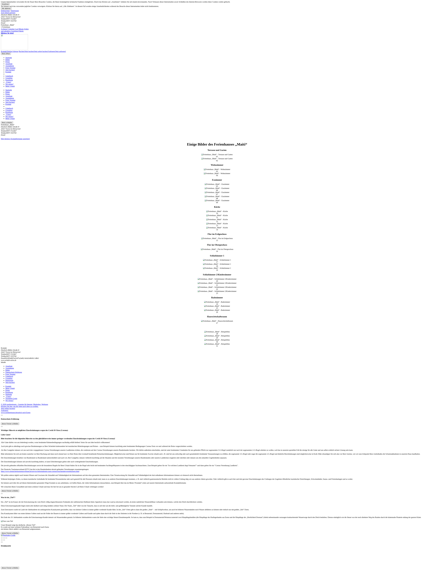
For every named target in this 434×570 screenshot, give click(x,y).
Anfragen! (4, 410)
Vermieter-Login (11, 398)
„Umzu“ (8, 82)
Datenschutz (5, 11)
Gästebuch (9, 76)
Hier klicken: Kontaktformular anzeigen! (15, 139)
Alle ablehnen (6, 8)
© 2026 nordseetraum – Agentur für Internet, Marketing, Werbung (24, 404)
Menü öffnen (6, 54)
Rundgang (9, 80)
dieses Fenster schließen (10, 424)
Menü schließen (7, 122)
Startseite (8, 58)
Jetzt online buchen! (8, 408)
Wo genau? (9, 84)
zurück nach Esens (23, 412)
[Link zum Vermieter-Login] (8, 535)
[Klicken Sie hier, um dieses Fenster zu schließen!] (2, 415)
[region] (217, 13)
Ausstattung (9, 66)
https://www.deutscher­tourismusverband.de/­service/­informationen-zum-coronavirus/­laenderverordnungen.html (40, 471)
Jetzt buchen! (10, 70)
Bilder (7, 60)
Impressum (15, 11)
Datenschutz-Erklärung (13, 372)
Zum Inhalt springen (8, 13)
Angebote (8, 64)
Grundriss (8, 78)
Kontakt (8, 72)
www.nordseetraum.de (9, 412)
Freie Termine (10, 68)
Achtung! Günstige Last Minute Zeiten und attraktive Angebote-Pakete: (15, 31)
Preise (7, 62)
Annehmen (5, 4)
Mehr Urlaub (10, 86)
